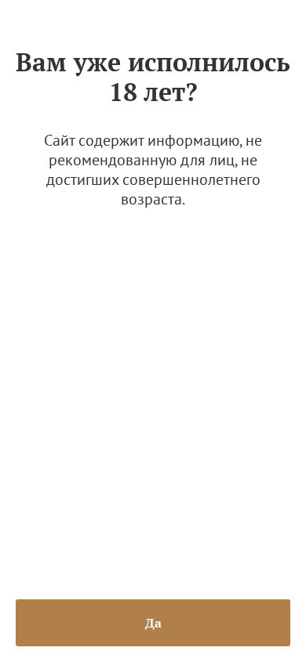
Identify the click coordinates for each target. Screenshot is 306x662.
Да (153, 623)
